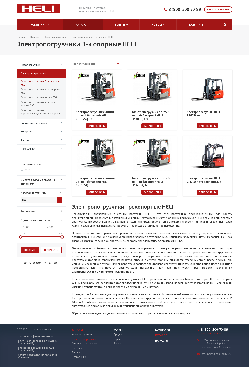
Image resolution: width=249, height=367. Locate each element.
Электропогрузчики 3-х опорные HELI (40, 83)
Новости (158, 24)
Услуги (120, 24)
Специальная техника (34, 122)
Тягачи (25, 140)
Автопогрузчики (31, 64)
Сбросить (52, 250)
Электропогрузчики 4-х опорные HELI (40, 91)
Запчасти (119, 343)
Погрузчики (28, 148)
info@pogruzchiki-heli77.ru (216, 353)
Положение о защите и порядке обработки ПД (35, 349)
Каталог (82, 24)
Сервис (118, 339)
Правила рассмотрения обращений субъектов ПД (37, 356)
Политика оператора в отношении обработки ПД (37, 342)
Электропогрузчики (33, 73)
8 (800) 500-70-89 (184, 9)
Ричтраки (26, 131)
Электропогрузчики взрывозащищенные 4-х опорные (40, 112)
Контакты (196, 24)
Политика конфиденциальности (35, 336)
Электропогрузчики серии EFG (39, 97)
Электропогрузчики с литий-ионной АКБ (38, 104)
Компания (39, 24)
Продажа (119, 334)
